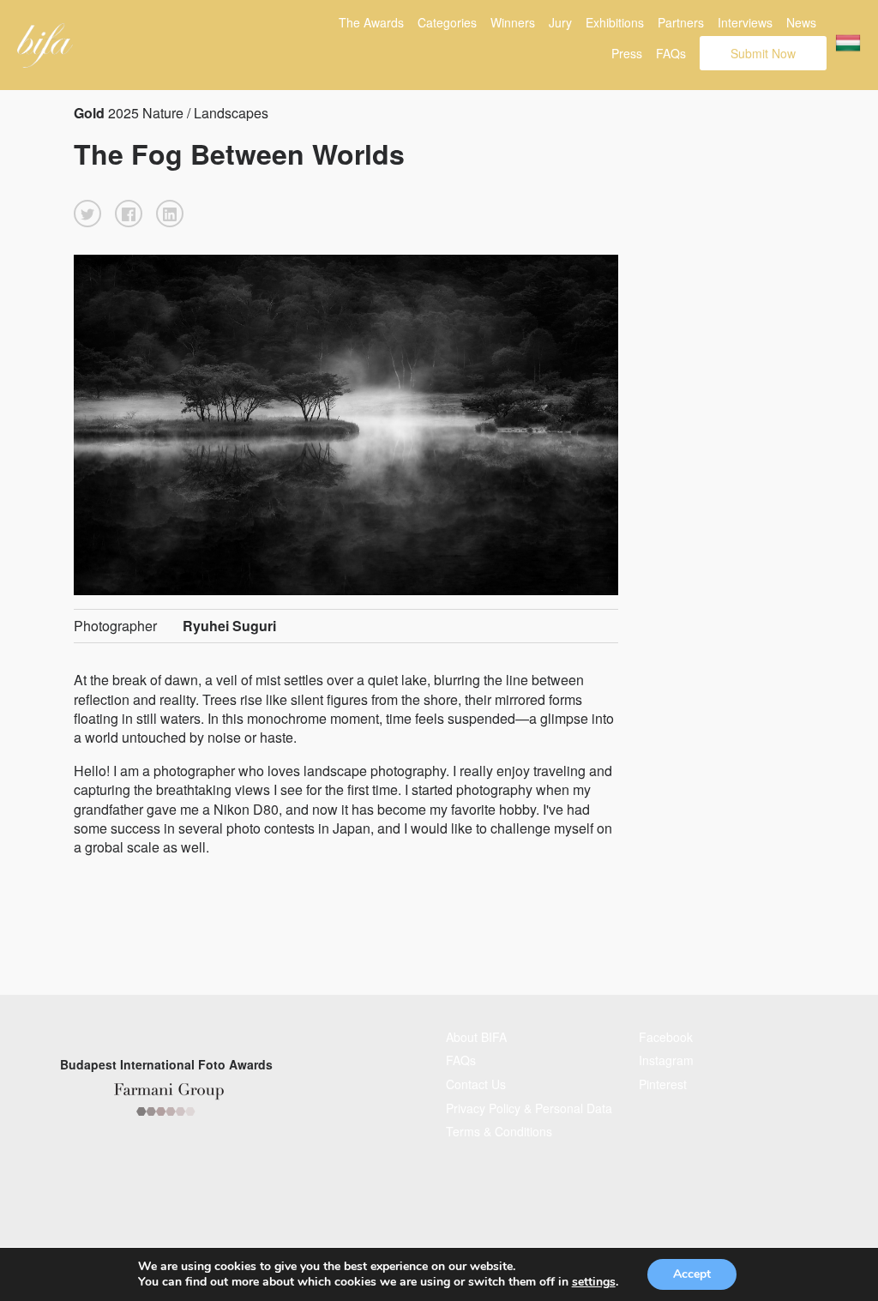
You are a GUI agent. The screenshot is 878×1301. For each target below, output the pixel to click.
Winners (512, 22)
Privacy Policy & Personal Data (529, 1108)
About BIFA (476, 1036)
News (801, 22)
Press (626, 53)
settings (594, 1282)
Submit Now (763, 53)
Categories (447, 22)
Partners (681, 22)
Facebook (666, 1036)
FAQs (671, 53)
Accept (692, 1274)
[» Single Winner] (45, 45)
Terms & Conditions (499, 1131)
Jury (560, 22)
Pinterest (663, 1084)
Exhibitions (615, 22)
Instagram (666, 1060)
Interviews (745, 22)
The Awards (371, 22)
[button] (87, 213)
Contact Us (476, 1084)
